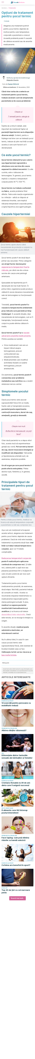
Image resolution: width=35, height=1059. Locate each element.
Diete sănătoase (7, 808)
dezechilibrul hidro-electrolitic (13, 614)
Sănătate (4, 8)
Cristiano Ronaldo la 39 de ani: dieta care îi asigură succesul (16, 784)
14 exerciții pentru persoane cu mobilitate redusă (16, 704)
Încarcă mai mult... (17, 898)
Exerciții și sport (8, 701)
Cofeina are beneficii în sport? (16, 865)
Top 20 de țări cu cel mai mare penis (16, 891)
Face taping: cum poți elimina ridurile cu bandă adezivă (15, 839)
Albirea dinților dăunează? (14, 730)
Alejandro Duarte (12, 80)
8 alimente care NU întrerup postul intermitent (15, 811)
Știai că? (5, 888)
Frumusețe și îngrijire (9, 728)
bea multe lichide (9, 655)
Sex (3, 753)
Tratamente (12, 8)
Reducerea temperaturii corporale (16, 558)
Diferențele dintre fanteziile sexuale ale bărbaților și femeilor (17, 756)
